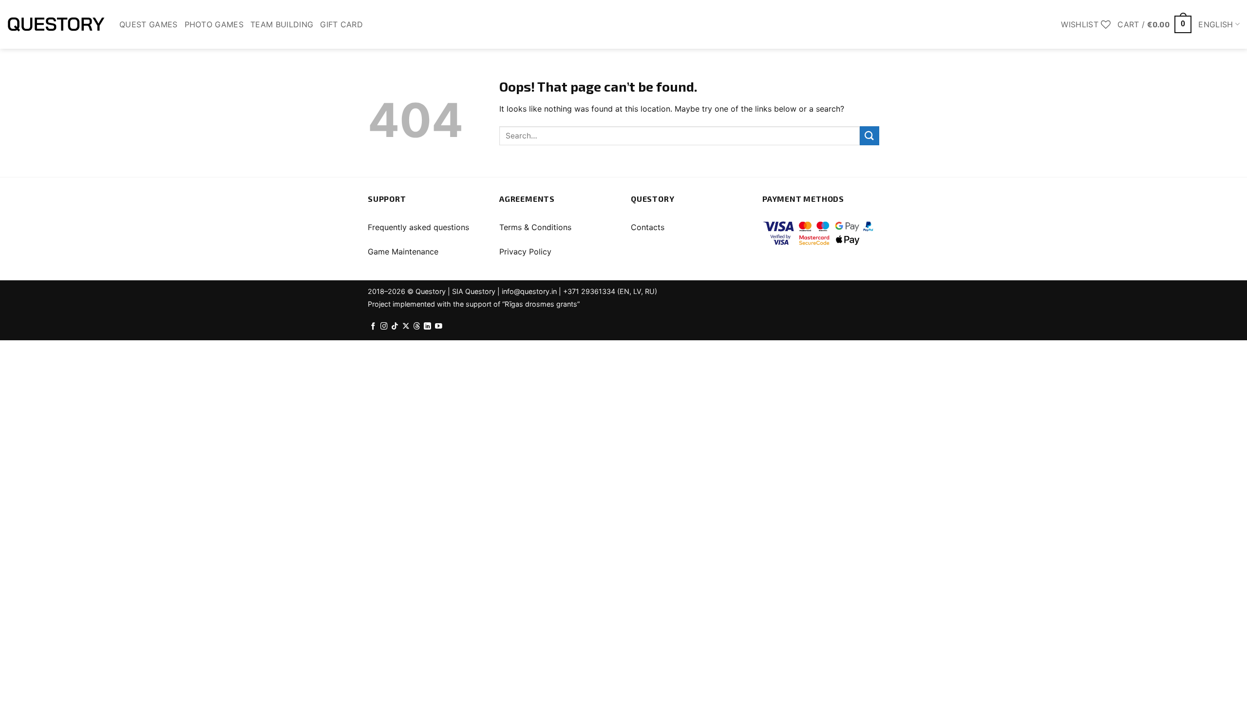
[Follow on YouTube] (438, 327)
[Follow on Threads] (416, 327)
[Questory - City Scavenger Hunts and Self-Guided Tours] (56, 24)
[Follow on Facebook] (373, 327)
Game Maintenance (403, 251)
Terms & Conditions (535, 227)
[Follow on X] (406, 327)
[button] (1154, 24)
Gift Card (341, 24)
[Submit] (869, 135)
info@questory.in (529, 291)
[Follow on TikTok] (394, 327)
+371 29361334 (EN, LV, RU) (610, 291)
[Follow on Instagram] (384, 327)
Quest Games (148, 24)
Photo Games (214, 24)
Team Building (281, 24)
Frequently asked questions (418, 227)
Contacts (647, 227)
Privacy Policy (525, 251)
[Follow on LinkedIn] (427, 327)
